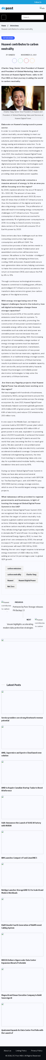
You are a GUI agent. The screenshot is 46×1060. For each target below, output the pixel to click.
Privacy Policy (36, 1051)
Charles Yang (31, 574)
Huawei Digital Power (27, 580)
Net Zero (10, 586)
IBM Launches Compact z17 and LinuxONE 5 (19, 858)
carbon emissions (14, 568)
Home (3, 25)
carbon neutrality (14, 574)
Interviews (14, 25)
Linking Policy (21, 1051)
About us (7, 1051)
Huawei (10, 580)
